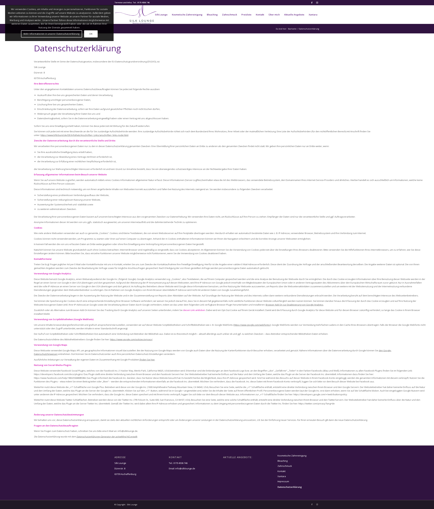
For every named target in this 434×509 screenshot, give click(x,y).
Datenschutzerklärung (290, 486)
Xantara (282, 476)
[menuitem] (161, 14)
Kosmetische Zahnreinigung (292, 455)
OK (90, 33)
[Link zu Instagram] (317, 2)
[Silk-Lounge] (135, 14)
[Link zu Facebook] (311, 2)
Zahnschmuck (285, 465)
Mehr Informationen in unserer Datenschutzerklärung (52, 33)
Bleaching (283, 460)
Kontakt (281, 471)
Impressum (283, 481)
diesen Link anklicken (194, 310)
